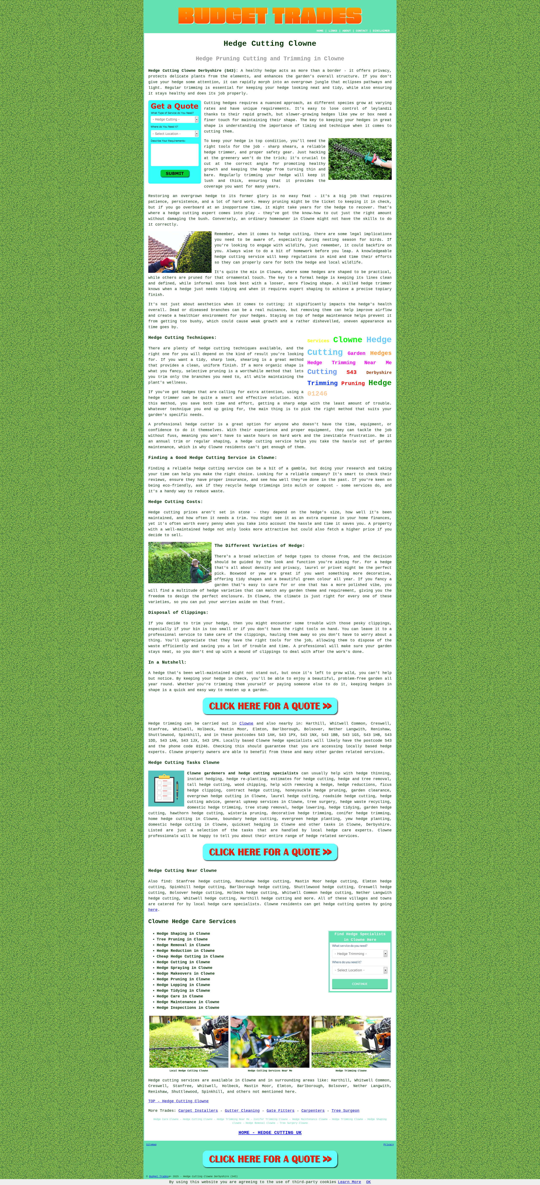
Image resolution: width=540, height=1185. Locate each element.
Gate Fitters (280, 1111)
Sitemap (151, 1144)
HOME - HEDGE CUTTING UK (270, 1132)
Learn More (349, 1182)
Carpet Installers (198, 1111)
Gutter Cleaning (242, 1111)
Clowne (246, 723)
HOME (320, 30)
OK (368, 1182)
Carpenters (313, 1111)
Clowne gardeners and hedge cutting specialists (242, 773)
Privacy (388, 1144)
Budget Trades (158, 1176)
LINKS (333, 30)
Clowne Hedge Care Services (192, 922)
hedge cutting (276, 898)
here (153, 910)
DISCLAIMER (381, 30)
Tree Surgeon (345, 1111)
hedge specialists (292, 741)
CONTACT (362, 30)
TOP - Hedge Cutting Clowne (178, 1101)
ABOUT (346, 30)
